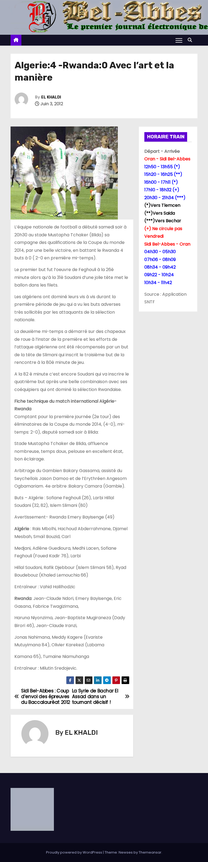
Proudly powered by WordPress (74, 852)
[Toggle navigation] (179, 40)
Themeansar (150, 852)
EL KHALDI (51, 97)
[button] (191, 40)
